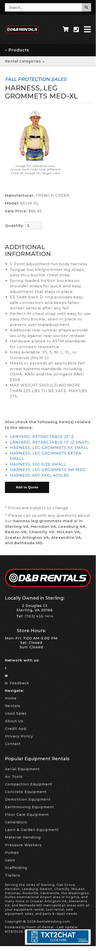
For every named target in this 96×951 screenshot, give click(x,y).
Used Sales (16, 713)
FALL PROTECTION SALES (35, 79)
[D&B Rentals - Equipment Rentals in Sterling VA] (22, 31)
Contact (13, 744)
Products (18, 50)
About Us (14, 721)
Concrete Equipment (26, 792)
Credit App (16, 728)
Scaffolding (16, 868)
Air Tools (14, 776)
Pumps (12, 852)
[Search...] (86, 7)
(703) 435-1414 (39, 616)
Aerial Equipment (22, 769)
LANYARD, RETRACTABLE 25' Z (42, 436)
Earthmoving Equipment (29, 807)
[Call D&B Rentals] (76, 29)
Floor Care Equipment (27, 814)
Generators (16, 822)
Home (11, 698)
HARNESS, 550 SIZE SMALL (38, 464)
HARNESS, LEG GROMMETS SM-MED (48, 469)
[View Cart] (66, 29)
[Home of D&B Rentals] (48, 586)
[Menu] (87, 29)
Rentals (12, 706)
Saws (10, 860)
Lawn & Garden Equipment (32, 830)
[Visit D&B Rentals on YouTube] (7, 675)
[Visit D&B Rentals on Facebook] (6, 668)
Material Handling (23, 837)
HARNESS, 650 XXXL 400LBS (39, 475)
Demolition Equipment (28, 799)
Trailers (12, 875)
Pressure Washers (23, 845)
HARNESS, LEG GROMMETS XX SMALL (49, 447)
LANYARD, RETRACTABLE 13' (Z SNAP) (49, 442)
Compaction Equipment (28, 784)
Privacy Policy (19, 736)
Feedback (18, 683)
